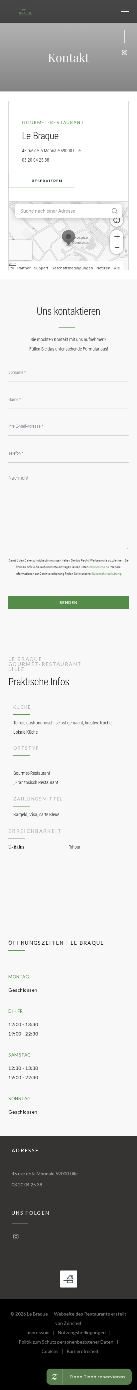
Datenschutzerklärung (106, 573)
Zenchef (72, 1323)
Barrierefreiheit (83, 1352)
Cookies (54, 1352)
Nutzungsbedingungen (86, 1333)
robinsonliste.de (98, 567)
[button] (124, 11)
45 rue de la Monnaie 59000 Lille (75, 150)
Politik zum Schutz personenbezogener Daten (70, 1343)
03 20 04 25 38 (35, 160)
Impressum (42, 1333)
